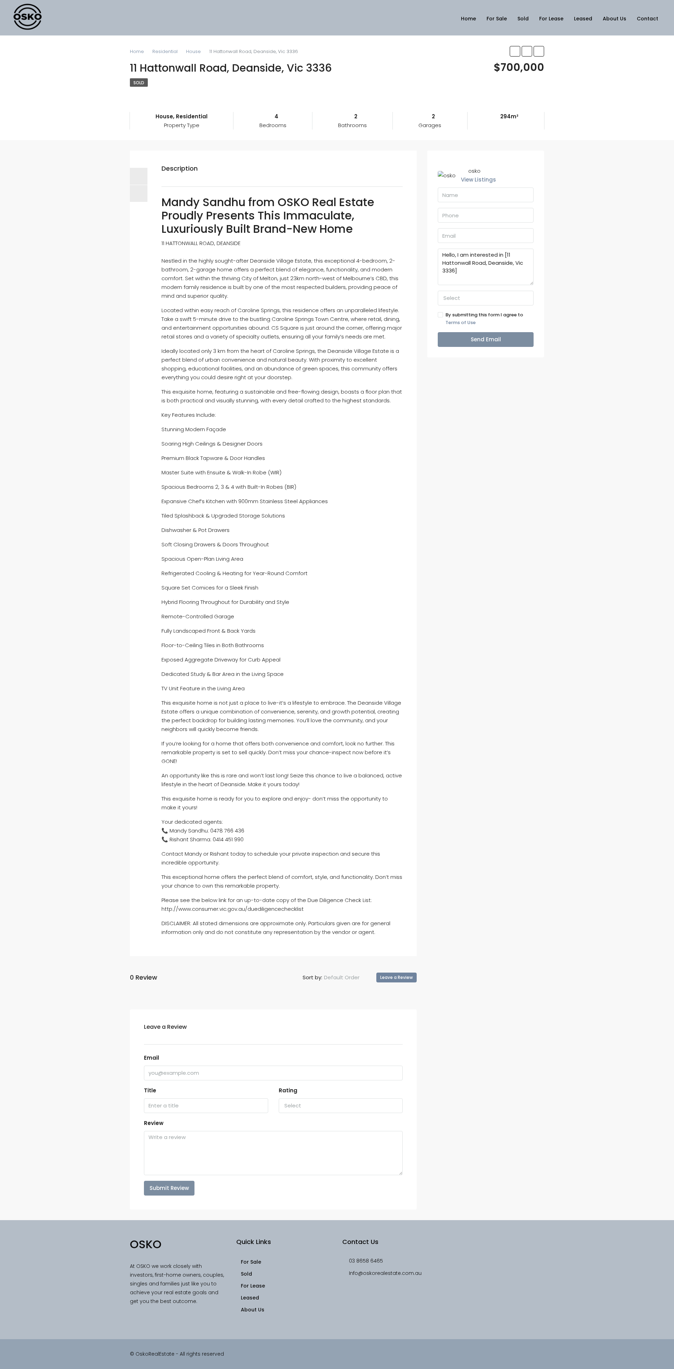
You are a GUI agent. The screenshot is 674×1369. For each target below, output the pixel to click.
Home (468, 18)
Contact (647, 18)
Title (150, 1090)
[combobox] (347, 977)
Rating (288, 1090)
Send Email (486, 339)
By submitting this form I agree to (484, 318)
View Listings (478, 179)
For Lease (551, 18)
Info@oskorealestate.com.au (385, 1273)
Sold (523, 18)
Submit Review (169, 1188)
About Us (614, 18)
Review (154, 1123)
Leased (583, 18)
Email (151, 1057)
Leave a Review (396, 977)
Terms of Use (460, 322)
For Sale (497, 18)
